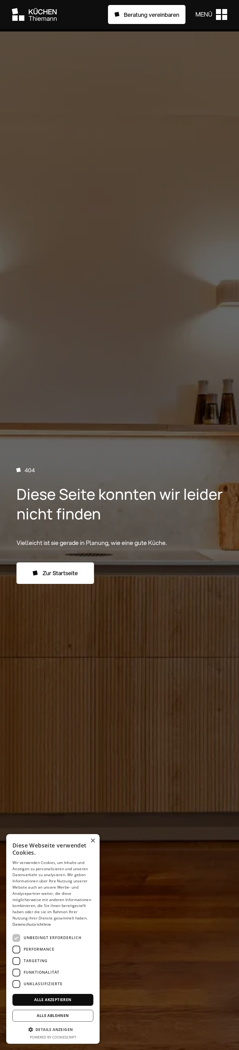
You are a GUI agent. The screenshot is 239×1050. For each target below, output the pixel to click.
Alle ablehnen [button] (53, 1015)
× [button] (92, 840)
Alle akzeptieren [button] (52, 999)
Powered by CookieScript (53, 1037)
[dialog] (53, 939)
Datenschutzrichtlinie (31, 924)
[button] (211, 14)
